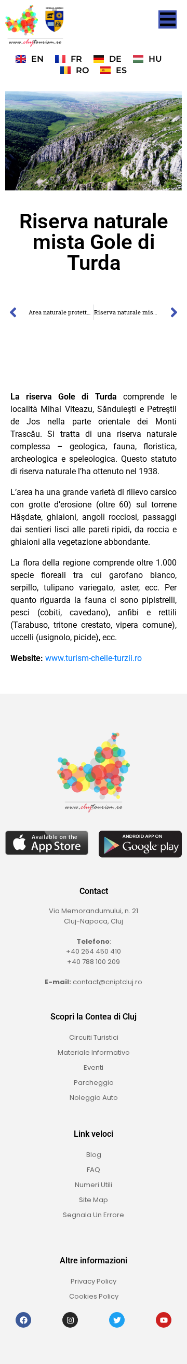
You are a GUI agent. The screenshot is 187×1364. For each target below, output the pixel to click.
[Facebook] (23, 1320)
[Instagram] (70, 1320)
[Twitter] (117, 1320)
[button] (167, 19)
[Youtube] (163, 1320)
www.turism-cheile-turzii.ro (93, 658)
